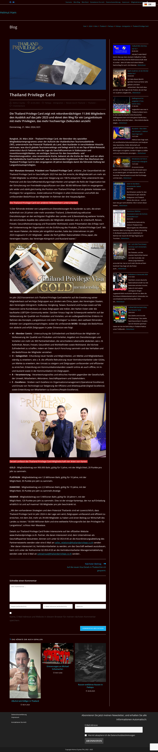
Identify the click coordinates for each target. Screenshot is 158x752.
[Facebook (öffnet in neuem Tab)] (11, 2)
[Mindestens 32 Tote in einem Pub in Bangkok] (121, 162)
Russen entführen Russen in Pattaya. (90, 685)
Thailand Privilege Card (140, 26)
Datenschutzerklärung (113, 2)
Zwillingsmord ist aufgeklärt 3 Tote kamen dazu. (137, 101)
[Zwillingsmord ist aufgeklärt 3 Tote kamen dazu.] (121, 105)
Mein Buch (85, 2)
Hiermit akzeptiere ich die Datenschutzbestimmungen (111, 735)
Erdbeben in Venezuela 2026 (138, 274)
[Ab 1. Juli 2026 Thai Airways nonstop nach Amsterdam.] (120, 251)
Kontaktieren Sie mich (97, 2)
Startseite (69, 2)
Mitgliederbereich (137, 2)
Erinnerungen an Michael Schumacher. (58, 667)
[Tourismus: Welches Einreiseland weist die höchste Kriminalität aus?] (119, 218)
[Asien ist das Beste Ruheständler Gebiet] (119, 191)
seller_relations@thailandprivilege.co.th (74, 542)
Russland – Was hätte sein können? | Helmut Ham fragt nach (140, 131)
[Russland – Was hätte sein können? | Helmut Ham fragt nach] (121, 133)
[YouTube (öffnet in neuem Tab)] (13, 2)
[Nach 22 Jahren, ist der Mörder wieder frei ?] (119, 78)
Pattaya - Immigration (54, 103)
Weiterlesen (142, 65)
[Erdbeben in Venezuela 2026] (120, 281)
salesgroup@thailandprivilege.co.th (54, 553)
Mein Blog (77, 2)
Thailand (92, 103)
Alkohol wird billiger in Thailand (25, 701)
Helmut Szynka (19, 103)
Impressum (125, 2)
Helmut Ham (8, 12)
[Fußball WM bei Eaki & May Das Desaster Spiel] (120, 314)
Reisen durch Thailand (75, 103)
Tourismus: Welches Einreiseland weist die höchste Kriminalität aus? (137, 214)
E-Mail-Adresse (91, 725)
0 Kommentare (19, 106)
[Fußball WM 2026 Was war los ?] (121, 49)
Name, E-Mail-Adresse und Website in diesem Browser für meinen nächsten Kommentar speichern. (53, 618)
